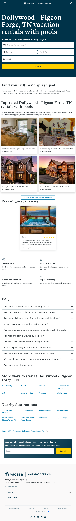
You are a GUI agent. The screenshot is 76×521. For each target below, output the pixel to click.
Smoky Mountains (45, 410)
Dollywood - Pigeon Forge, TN (33, 431)
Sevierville (43, 418)
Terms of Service (62, 508)
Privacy (46, 508)
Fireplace (42, 393)
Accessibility (30, 511)
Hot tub (23, 386)
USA (9, 431)
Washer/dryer (62, 393)
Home (4, 431)
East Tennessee (27, 410)
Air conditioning (27, 393)
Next (35, 132)
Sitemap (31, 508)
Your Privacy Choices (41, 511)
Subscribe (63, 451)
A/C (3, 393)
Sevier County (62, 410)
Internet (42, 386)
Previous (2, 132)
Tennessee (17, 431)
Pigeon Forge (62, 418)
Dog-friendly (7, 386)
